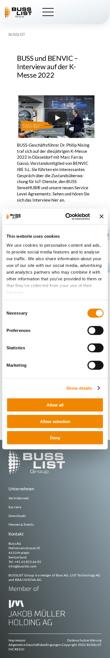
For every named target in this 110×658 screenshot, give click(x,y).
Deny (55, 437)
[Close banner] (102, 216)
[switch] (95, 330)
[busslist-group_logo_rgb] (18, 8)
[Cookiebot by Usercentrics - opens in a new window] (67, 216)
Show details (79, 387)
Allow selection (55, 421)
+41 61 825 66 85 (27, 562)
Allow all (55, 405)
